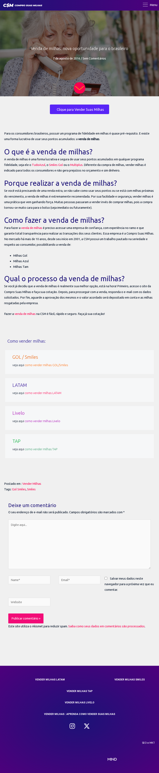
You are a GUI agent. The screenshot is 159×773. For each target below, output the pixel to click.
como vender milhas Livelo (42, 421)
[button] (72, 726)
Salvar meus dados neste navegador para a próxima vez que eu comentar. (129, 584)
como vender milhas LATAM (43, 393)
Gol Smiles (19, 489)
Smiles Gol (56, 165)
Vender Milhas (31, 483)
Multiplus (76, 165)
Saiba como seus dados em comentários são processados (106, 626)
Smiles (31, 489)
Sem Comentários (94, 58)
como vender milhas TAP (41, 449)
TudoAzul (38, 165)
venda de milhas (31, 228)
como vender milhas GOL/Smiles (46, 365)
